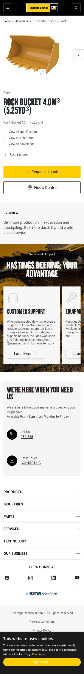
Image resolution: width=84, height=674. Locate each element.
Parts (9, 517)
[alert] (42, 653)
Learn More (22, 354)
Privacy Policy (42, 630)
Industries (13, 504)
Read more (39, 654)
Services (11, 529)
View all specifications (23, 132)
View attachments (21, 138)
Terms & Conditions (42, 622)
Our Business (15, 554)
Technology (14, 541)
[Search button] (76, 7)
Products (12, 492)
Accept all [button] (42, 662)
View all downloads (21, 144)
